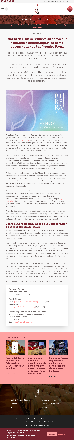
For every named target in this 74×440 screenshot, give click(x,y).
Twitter (5, 1)
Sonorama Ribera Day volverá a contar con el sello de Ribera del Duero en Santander (58, 364)
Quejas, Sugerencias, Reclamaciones (38, 425)
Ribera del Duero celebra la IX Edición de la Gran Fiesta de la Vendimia (15, 363)
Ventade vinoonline (70, 9)
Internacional (43, 407)
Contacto (69, 1)
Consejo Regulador (50, 1)
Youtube (13, 1)
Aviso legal (18, 418)
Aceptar (52, 434)
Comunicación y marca (47, 400)
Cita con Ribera (37, 27)
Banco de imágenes (62, 25)
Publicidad (22, 25)
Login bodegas (54, 418)
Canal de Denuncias (42, 418)
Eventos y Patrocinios (35, 25)
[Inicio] (37, 9)
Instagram (8, 1)
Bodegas (14, 407)
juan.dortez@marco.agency (24, 307)
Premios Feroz (23, 140)
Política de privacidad (29, 418)
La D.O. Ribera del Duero (20, 400)
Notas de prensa (10, 25)
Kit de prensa (49, 25)
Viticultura (61, 1)
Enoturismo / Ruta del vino (48, 404)
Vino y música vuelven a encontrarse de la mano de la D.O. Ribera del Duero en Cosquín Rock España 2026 (37, 366)
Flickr (10, 1)
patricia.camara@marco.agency (26, 302)
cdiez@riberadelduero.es (23, 322)
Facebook (2, 1)
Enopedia (14, 404)
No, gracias (61, 434)
